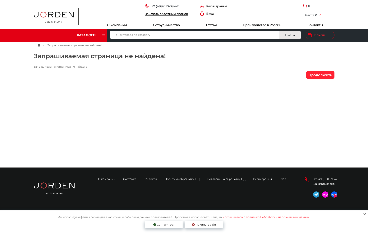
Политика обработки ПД (182, 179)
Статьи (211, 25)
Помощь (320, 35)
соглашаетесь (233, 217)
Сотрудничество (166, 25)
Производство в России (262, 25)
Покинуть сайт (205, 224)
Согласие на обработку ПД (226, 179)
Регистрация (262, 179)
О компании (117, 25)
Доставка (129, 179)
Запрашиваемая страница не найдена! (74, 45)
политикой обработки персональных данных (277, 217)
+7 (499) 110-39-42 (165, 6)
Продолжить (320, 75)
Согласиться (165, 224)
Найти (290, 35)
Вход (282, 179)
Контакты (315, 25)
